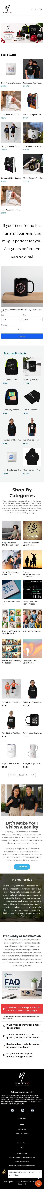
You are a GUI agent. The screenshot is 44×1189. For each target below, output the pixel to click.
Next (32, 775)
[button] (31, 9)
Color (24, 315)
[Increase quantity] (19, 329)
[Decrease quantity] (4, 329)
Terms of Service (22, 1134)
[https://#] (22, 1078)
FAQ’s (22, 1148)
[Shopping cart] (40, 9)
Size (2, 315)
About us (22, 1129)
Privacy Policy (22, 1143)
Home (22, 1124)
